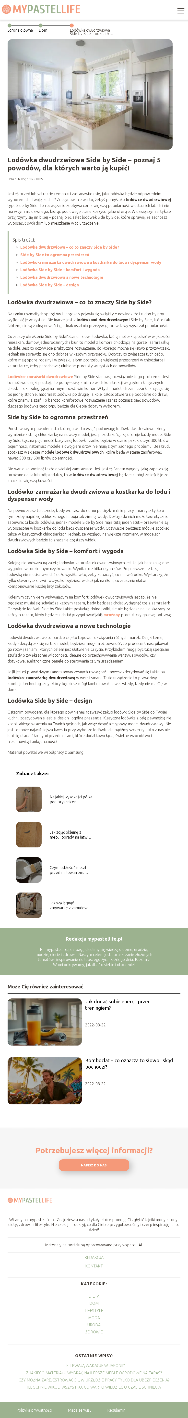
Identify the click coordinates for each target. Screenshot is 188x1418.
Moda (94, 1318)
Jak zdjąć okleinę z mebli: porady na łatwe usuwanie (70, 835)
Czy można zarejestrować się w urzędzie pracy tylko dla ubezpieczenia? (94, 1380)
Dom (43, 30)
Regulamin (116, 1410)
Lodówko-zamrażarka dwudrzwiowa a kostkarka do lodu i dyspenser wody (90, 262)
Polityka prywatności (34, 1410)
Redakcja (94, 1257)
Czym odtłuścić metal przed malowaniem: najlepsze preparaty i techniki (68, 870)
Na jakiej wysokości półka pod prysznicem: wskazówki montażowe (71, 800)
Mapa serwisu (80, 1410)
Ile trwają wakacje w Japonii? (94, 1365)
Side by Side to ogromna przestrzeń (54, 255)
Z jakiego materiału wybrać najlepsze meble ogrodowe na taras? (94, 1373)
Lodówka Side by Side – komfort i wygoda (60, 270)
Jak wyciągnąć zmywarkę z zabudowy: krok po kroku (70, 906)
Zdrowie (94, 1332)
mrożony (111, 615)
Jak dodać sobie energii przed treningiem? (118, 1005)
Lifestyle (94, 1310)
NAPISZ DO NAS (94, 1165)
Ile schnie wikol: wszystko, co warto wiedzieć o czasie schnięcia (94, 1387)
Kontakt (94, 1266)
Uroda (94, 1325)
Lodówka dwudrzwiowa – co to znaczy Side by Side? (69, 247)
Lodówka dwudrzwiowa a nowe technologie (61, 277)
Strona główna (20, 30)
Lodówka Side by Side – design (49, 285)
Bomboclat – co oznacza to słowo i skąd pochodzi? (129, 1064)
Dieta (94, 1296)
